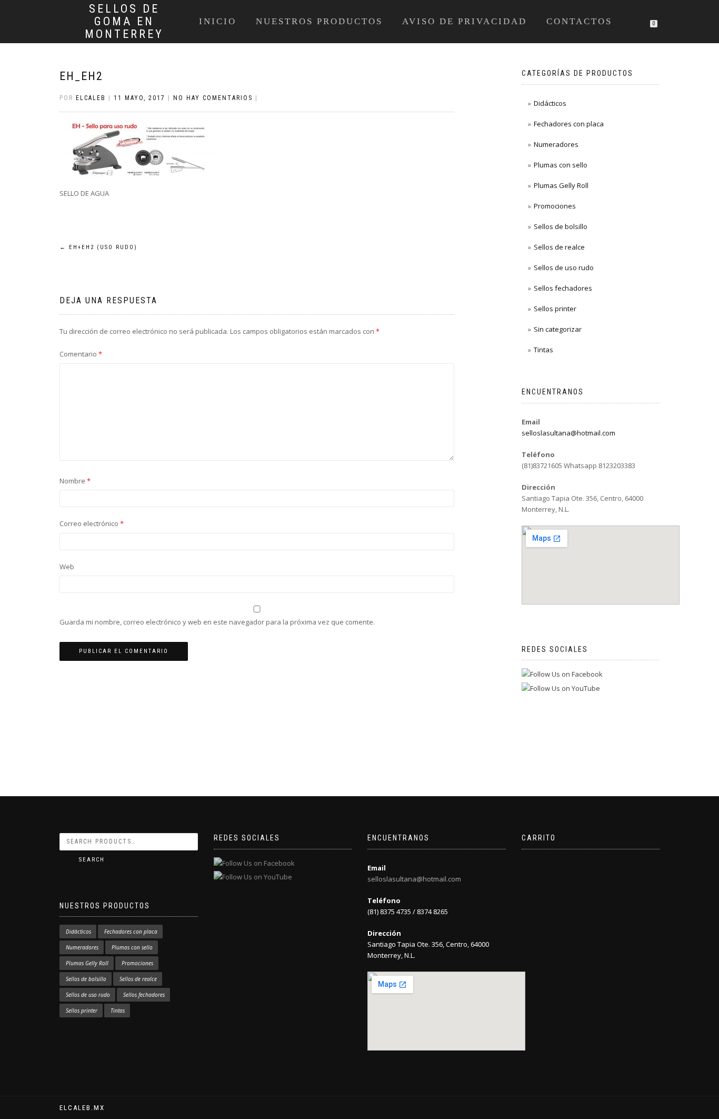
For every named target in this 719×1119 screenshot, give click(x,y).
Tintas (543, 349)
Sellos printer (555, 308)
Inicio (217, 21)
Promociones (555, 206)
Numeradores (556, 144)
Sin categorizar (558, 329)
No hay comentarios (213, 98)
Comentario (80, 354)
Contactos (579, 21)
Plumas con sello (560, 165)
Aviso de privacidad (464, 21)
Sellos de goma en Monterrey (124, 22)
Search (92, 859)
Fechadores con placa (569, 123)
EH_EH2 (81, 76)
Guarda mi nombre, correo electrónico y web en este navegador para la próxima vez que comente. (217, 622)
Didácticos (550, 103)
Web (66, 566)
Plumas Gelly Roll (561, 185)
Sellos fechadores (563, 288)
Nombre (75, 481)
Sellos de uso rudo (564, 267)
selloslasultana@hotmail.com (568, 433)
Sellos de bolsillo (560, 226)
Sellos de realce (559, 247)
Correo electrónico (91, 523)
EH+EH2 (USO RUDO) (98, 247)
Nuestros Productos (319, 21)
